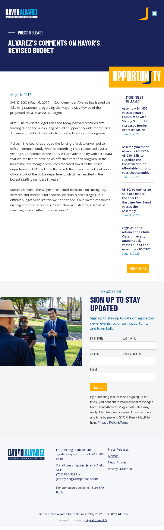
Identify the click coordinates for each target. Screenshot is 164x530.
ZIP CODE (95, 354)
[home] (26, 14)
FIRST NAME (96, 338)
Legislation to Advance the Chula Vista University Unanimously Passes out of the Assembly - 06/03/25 (136, 238)
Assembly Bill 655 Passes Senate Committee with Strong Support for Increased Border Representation (136, 119)
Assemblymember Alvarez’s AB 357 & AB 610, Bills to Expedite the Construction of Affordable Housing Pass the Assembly (136, 160)
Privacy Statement (120, 469)
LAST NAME (129, 338)
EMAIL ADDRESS (132, 354)
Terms (124, 422)
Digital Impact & (96, 520)
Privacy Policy (108, 422)
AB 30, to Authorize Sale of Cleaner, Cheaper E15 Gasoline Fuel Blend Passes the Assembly (136, 200)
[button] (154, 14)
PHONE (94, 369)
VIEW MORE (137, 268)
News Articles (117, 462)
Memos (113, 456)
